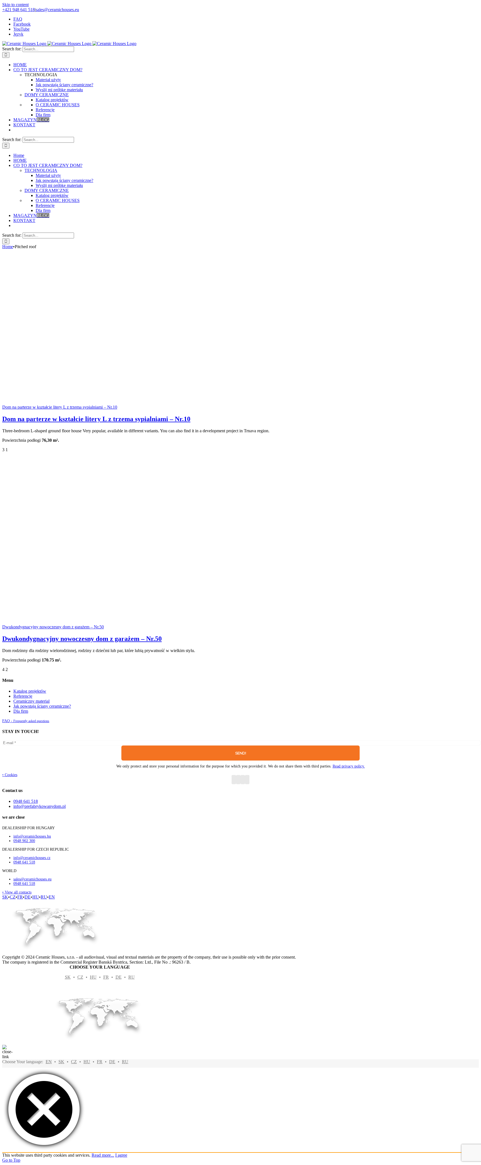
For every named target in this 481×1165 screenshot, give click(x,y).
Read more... (103, 1155)
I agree (121, 1155)
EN (52, 897)
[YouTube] (238, 779)
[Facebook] (234, 779)
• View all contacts (16, 892)
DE (27, 897)
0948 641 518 (24, 862)
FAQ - (25, 721)
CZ (13, 897)
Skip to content (15, 4)
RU (44, 897)
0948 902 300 (24, 841)
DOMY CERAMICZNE (46, 94)
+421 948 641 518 (18, 9)
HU (35, 897)
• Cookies (9, 775)
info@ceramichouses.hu (32, 836)
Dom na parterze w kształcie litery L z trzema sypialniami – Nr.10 (59, 407)
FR (20, 897)
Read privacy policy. (349, 766)
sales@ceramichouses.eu (57, 9)
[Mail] (247, 779)
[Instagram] (242, 779)
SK (5, 897)
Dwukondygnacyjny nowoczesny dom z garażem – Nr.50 (53, 627)
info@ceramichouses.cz (31, 858)
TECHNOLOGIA (40, 170)
